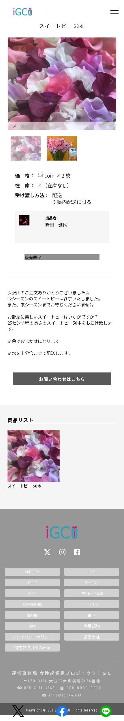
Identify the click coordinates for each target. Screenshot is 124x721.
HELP (91, 615)
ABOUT (32, 582)
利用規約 (92, 626)
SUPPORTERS (32, 604)
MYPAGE (32, 615)
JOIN (32, 626)
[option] (62, 83)
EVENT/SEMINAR (91, 593)
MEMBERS (91, 582)
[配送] (62, 195)
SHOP (32, 593)
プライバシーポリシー (32, 637)
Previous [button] (13, 80)
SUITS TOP (32, 571)
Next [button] (111, 80)
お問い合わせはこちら (62, 379)
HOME (91, 571)
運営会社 (92, 637)
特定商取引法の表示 (32, 647)
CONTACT (91, 604)
